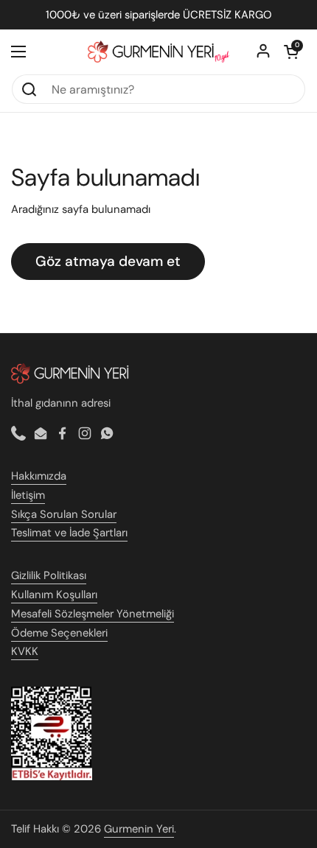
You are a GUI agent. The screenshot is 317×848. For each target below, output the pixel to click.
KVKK (24, 651)
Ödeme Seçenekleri (59, 633)
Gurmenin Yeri (139, 828)
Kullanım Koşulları (54, 594)
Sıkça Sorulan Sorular (63, 514)
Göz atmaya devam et (108, 261)
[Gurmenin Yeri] (158, 52)
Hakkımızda (38, 476)
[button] (291, 51)
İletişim (28, 495)
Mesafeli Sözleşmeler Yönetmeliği (92, 613)
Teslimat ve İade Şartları (69, 532)
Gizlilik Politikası (48, 575)
